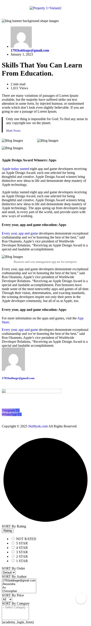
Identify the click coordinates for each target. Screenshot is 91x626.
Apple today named (15, 169)
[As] (19, 587)
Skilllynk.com (38, 426)
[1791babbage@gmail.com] (19, 580)
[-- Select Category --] (15, 607)
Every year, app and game (20, 233)
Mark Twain (13, 130)
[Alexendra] (19, 584)
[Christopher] (19, 591)
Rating (8, 530)
